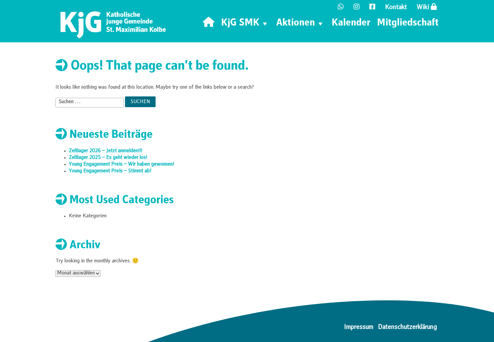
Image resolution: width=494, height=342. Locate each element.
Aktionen (295, 23)
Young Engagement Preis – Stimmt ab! (110, 171)
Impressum (358, 327)
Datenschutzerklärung (407, 327)
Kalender (351, 23)
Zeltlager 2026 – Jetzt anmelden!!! (105, 151)
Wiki (424, 7)
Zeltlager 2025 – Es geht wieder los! (108, 158)
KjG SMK (240, 23)
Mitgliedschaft (408, 23)
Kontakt (396, 7)
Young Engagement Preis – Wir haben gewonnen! (121, 164)
